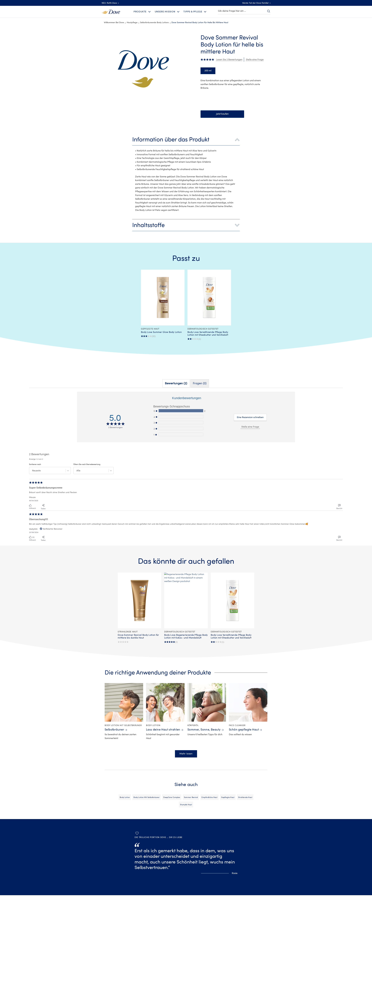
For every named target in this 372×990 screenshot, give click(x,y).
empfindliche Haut (209, 797)
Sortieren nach (35, 464)
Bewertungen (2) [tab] (176, 383)
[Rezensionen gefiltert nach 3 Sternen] (181, 422)
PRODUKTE (140, 11)
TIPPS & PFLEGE (192, 11)
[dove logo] (111, 11)
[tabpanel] (186, 467)
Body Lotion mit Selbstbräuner (147, 797)
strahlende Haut (245, 797)
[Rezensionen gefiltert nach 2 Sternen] (181, 428)
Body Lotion (125, 797)
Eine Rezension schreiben (250, 417)
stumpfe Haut (186, 805)
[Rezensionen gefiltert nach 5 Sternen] (181, 410)
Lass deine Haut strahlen (163, 729)
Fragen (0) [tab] (199, 383)
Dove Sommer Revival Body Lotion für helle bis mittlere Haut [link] (199, 22)
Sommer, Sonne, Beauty (204, 729)
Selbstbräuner (114, 729)
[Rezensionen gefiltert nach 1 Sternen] (181, 434)
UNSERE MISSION (165, 11)
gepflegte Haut (227, 797)
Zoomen (104, 36)
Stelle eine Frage (250, 426)
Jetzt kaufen (222, 114)
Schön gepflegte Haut (244, 729)
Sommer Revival (191, 797)
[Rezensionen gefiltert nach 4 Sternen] (181, 416)
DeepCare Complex (171, 797)
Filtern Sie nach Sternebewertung (86, 464)
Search (268, 11)
